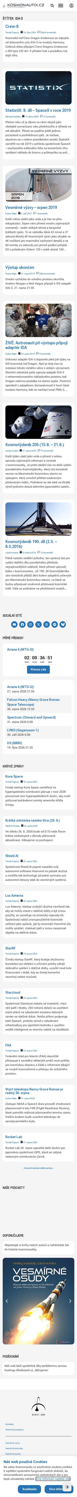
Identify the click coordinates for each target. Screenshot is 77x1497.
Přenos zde (38, 669)
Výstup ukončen (19, 267)
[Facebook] (22, 624)
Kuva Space (14, 776)
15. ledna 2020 (32, 116)
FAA (8, 1045)
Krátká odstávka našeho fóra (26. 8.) (32, 820)
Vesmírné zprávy (13, 1454)
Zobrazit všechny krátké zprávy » (38, 1168)
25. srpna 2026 (30, 782)
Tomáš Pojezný (12, 782)
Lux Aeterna (14, 895)
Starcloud (12, 992)
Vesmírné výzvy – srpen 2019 (31, 207)
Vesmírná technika (14, 1448)
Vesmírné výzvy (12, 1443)
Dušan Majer (11, 1098)
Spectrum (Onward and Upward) (31, 717)
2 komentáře (44, 354)
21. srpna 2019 (28, 273)
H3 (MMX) (14, 743)
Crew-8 (11, 26)
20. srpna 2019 (28, 354)
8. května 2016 (29, 552)
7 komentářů (42, 213)
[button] (52, 5)
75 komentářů (49, 116)
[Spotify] (54, 624)
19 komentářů (47, 451)
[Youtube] (14, 624)
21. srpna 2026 (28, 1098)
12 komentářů (46, 552)
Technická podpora (14, 1429)
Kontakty (9, 1424)
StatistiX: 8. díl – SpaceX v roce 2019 (38, 110)
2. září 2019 (26, 213)
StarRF (10, 948)
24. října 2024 (29, 32)
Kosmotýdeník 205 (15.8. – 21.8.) (34, 444)
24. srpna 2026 (30, 954)
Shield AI (11, 856)
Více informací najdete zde (53, 1479)
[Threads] (46, 624)
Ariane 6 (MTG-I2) (20, 649)
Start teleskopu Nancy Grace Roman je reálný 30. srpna (34, 1091)
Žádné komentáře (48, 32)
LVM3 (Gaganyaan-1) (23, 730)
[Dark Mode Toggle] (67, 1487)
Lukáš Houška (11, 451)
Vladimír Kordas (12, 826)
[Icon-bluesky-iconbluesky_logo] (62, 624)
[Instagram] (30, 624)
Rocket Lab (13, 1137)
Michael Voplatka (13, 116)
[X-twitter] (38, 624)
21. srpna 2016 (29, 451)
